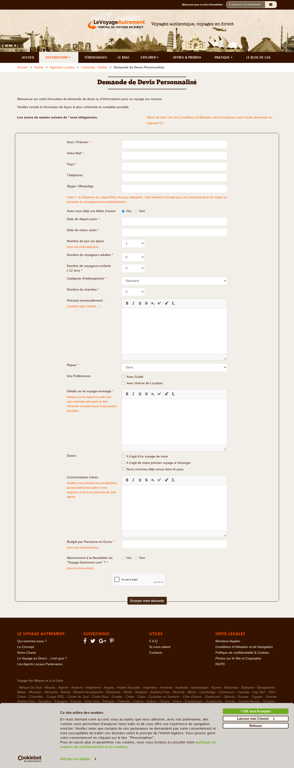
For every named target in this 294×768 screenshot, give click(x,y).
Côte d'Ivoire (192, 696)
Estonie (76, 701)
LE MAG (124, 57)
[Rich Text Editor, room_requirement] (174, 331)
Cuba (141, 696)
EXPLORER (149, 57)
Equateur (44, 701)
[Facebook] (85, 642)
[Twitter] (93, 642)
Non (142, 211)
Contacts (155, 652)
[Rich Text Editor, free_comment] (174, 508)
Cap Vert (258, 692)
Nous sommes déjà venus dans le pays (154, 469)
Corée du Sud (78, 696)
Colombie (36, 696)
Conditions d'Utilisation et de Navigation (244, 647)
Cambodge (207, 692)
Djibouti (229, 696)
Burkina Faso (160, 692)
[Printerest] (112, 642)
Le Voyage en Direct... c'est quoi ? (42, 658)
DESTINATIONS (57, 57)
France (138, 701)
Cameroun (226, 692)
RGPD (220, 664)
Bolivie (65, 692)
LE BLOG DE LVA (258, 57)
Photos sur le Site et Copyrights (238, 658)
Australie (181, 687)
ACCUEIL (28, 57)
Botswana (113, 692)
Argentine (150, 687)
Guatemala (214, 701)
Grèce (177, 701)
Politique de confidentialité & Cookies (242, 652)
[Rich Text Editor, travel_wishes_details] (174, 422)
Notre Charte (26, 652)
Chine (21, 696)
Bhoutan (35, 692)
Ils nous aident (159, 647)
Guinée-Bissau (249, 701)
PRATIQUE (223, 57)
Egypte (257, 696)
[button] (127, 303)
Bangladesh (266, 687)
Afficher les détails (75, 759)
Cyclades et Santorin (164, 696)
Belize (21, 692)
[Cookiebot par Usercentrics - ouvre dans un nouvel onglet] (30, 759)
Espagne (61, 701)
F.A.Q (153, 641)
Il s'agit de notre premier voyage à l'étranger (158, 463)
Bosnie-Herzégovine (88, 692)
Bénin (192, 692)
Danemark (212, 696)
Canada (243, 692)
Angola (109, 687)
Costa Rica (100, 696)
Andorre (77, 687)
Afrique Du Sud (30, 687)
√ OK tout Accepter (255, 711)
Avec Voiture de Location (144, 383)
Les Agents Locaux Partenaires (39, 664)
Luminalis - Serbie (94, 67)
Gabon (151, 701)
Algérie (63, 687)
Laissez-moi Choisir (253, 718)
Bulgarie (141, 692)
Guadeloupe (194, 701)
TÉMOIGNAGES (95, 57)
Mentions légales (227, 641)
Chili (272, 692)
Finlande (123, 701)
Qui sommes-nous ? (32, 641)
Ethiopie (108, 701)
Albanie (49, 687)
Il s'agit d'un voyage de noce (146, 456)
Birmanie (51, 692)
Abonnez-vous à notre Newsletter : (204, 4)
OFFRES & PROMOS (187, 57)
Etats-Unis (92, 701)
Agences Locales (62, 67)
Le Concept (25, 647)
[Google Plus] (103, 642)
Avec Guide (134, 376)
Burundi (178, 692)
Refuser (255, 726)
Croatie (117, 696)
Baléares (247, 687)
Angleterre (93, 687)
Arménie (166, 687)
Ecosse (243, 696)
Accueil (22, 67)
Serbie (38, 67)
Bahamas (231, 687)
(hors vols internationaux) (83, 547)
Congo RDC (55, 696)
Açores (216, 687)
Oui (128, 211)
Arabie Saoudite (128, 687)
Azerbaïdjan (199, 687)
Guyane (269, 701)
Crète (130, 696)
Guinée (230, 701)
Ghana (165, 701)
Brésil (128, 692)
